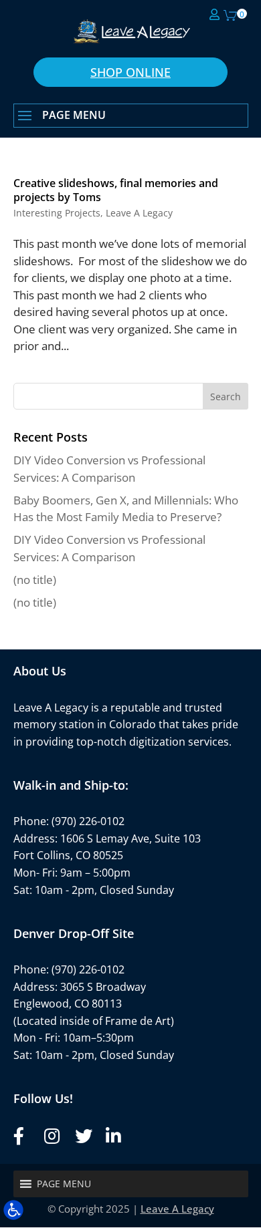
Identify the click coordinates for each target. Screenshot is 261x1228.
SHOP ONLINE (130, 72)
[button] (131, 116)
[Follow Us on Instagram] (51, 1136)
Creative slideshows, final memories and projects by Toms (115, 190)
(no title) (34, 579)
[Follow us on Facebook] (20, 1136)
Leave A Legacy (139, 212)
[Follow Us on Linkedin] (112, 1136)
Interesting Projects (56, 212)
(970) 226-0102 (88, 821)
